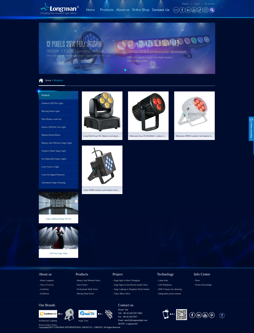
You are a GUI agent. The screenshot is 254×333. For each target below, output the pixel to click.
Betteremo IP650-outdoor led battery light (195, 136)
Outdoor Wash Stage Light (54, 151)
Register (185, 4)
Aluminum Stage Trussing (53, 182)
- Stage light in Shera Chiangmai (126, 280)
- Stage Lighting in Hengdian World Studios (131, 289)
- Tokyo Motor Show (121, 294)
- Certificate (44, 289)
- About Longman (46, 280)
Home (48, 80)
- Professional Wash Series (87, 289)
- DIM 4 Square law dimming (169, 289)
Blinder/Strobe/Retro (51, 135)
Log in (196, 4)
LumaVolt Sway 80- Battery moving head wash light (102, 136)
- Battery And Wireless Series (88, 280)
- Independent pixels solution (169, 294)
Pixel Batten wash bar (51, 119)
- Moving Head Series (85, 294)
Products (58, 80)
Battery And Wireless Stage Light (57, 143)
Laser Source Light (50, 167)
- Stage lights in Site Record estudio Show (130, 285)
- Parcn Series (81, 285)
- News (197, 280)
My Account (209, 4)
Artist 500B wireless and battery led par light (102, 190)
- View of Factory (46, 285)
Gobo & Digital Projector (53, 174)
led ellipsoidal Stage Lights (54, 159)
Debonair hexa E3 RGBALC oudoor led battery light (149, 136)
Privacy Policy (45, 325)
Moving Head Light (51, 111)
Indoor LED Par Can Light (54, 127)
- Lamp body (162, 280)
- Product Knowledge (203, 285)
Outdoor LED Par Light (52, 103)
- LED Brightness (164, 285)
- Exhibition (44, 294)
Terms (54, 325)
